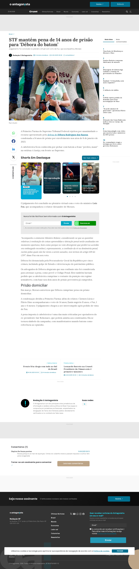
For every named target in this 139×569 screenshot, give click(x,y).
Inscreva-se (85, 223)
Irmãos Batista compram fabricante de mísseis (112, 62)
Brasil (58, 12)
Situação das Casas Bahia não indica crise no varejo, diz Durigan (114, 122)
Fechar (120, 551)
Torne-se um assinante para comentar (31, 462)
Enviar (66, 223)
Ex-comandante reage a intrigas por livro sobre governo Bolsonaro (111, 144)
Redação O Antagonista (22, 55)
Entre (119, 4)
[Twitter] (71, 514)
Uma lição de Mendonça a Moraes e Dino (112, 52)
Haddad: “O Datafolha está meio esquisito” (113, 82)
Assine (99, 4)
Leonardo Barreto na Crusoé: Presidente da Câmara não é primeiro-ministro (78, 361)
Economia (75, 12)
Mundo (66, 12)
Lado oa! (85, 12)
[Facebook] (83, 514)
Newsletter (106, 12)
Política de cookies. (101, 551)
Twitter (13, 157)
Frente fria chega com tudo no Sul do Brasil (37, 360)
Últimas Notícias (47, 12)
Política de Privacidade (80, 228)
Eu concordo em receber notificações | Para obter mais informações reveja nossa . (43, 228)
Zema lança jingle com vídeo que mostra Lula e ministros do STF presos (114, 133)
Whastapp (13, 133)
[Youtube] (74, 514)
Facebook (13, 141)
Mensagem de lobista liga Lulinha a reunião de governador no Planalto (112, 72)
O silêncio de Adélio (110, 90)
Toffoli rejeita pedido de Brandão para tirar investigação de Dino (111, 100)
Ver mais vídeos (89, 158)
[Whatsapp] (77, 514)
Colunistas (95, 12)
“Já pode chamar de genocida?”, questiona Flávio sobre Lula (115, 110)
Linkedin (13, 149)
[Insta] (80, 514)
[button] (67, 196)
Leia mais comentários (73, 463)
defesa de (67, 134)
